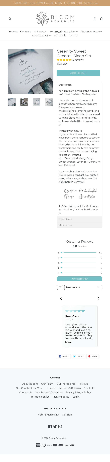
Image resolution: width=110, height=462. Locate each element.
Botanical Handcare (19, 31)
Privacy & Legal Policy (78, 392)
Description (65, 85)
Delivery (50, 388)
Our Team (47, 383)
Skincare (41, 31)
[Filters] (60, 287)
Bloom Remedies (57, 438)
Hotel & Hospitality (48, 414)
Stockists (89, 388)
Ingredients (65, 219)
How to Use (65, 225)
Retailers (67, 414)
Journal (73, 35)
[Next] (97, 298)
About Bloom (30, 383)
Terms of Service (40, 396)
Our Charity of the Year (29, 388)
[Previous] (61, 298)
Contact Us (25, 392)
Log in (76, 396)
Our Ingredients (65, 383)
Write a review (79, 278)
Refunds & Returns (70, 388)
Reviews (83, 383)
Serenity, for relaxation (64, 31)
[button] (64, 59)
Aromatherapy (42, 35)
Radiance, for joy (92, 31)
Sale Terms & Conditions (49, 392)
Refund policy (61, 396)
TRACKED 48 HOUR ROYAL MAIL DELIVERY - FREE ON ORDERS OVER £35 (55, 3)
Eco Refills (60, 35)
